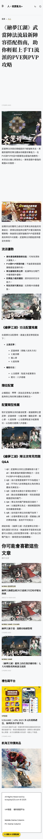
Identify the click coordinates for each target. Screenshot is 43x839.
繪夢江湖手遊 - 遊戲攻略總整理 (17, 628)
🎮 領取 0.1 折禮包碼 (11, 834)
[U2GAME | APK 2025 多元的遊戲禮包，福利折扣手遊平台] (21, 699)
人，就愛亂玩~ (15, 6)
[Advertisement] (21, 87)
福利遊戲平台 (19, 809)
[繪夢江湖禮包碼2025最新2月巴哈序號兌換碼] (21, 573)
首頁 (3, 19)
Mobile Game (7, 659)
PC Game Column (13, 824)
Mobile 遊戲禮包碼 (9, 586)
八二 (9, 19)
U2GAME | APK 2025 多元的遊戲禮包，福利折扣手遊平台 (19, 721)
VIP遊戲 (4, 716)
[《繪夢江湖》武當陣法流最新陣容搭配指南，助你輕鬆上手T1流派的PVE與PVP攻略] (21, 128)
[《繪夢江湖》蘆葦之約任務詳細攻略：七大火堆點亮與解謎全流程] (21, 646)
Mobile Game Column (10, 624)
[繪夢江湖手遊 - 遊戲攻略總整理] (21, 611)
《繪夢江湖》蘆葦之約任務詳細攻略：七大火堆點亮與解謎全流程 (21, 665)
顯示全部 (5, 558)
